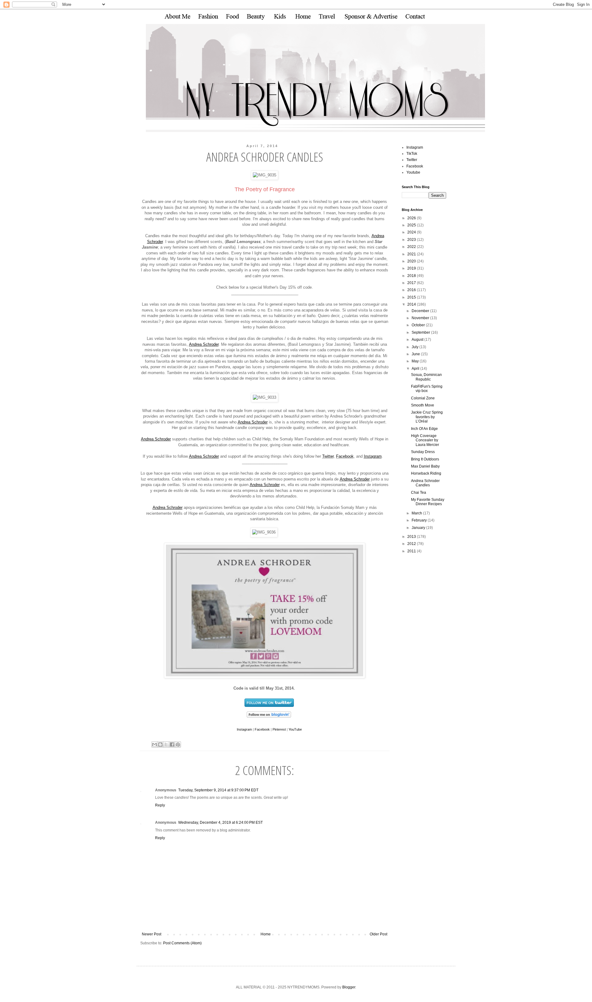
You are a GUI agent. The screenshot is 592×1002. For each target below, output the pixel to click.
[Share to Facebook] (172, 744)
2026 (412, 218)
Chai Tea (418, 492)
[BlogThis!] (160, 744)
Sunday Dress (423, 452)
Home (266, 934)
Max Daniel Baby (425, 466)
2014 (412, 304)
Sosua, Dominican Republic (426, 377)
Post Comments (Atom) (182, 943)
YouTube (295, 729)
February (420, 520)
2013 (412, 536)
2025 (412, 225)
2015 (412, 297)
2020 (412, 261)
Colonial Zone (423, 398)
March (417, 513)
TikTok (411, 153)
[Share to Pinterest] (178, 744)
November (421, 318)
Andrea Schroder (204, 344)
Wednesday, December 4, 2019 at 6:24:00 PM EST (220, 822)
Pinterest (279, 729)
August (418, 339)
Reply (160, 805)
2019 (412, 268)
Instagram (373, 456)
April (416, 368)
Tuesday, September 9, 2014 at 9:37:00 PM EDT (218, 790)
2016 (412, 290)
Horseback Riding (426, 473)
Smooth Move (422, 405)
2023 (412, 239)
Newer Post (151, 934)
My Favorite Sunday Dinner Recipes (427, 501)
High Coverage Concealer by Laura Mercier (425, 440)
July (415, 347)
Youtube (413, 172)
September (421, 332)
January (419, 528)
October (419, 325)
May (416, 361)
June (416, 354)
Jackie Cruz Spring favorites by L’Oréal (427, 416)
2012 (412, 544)
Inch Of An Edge (424, 429)
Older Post (378, 934)
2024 (412, 232)
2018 (412, 276)
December (421, 311)
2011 (412, 551)
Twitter (328, 456)
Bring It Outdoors (425, 459)
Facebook (345, 456)
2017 (412, 283)
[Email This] (154, 744)
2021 (412, 254)
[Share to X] (166, 744)
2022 (412, 247)
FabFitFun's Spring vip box (426, 388)
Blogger (348, 987)
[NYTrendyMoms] (269, 718)
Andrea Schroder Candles (425, 483)
